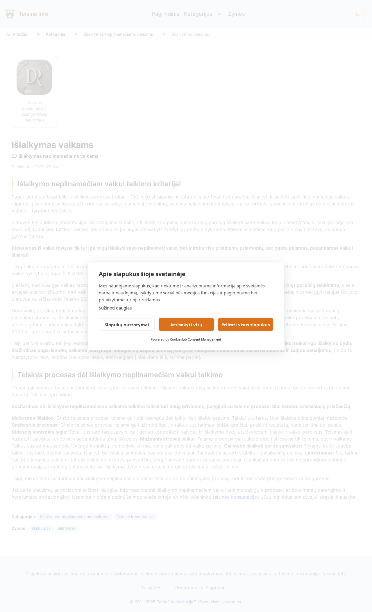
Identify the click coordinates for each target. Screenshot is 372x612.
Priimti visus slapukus (245, 325)
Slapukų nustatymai (127, 325)
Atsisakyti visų (186, 325)
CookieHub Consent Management (195, 339)
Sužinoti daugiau (115, 308)
